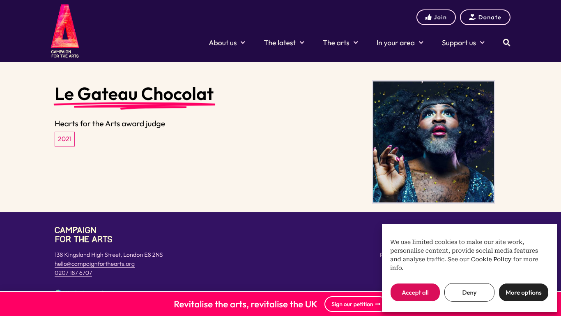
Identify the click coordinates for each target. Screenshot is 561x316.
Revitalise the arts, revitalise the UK (245, 304)
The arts (336, 42)
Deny (469, 292)
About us (223, 42)
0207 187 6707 (73, 272)
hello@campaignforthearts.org (95, 263)
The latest (279, 42)
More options (523, 292)
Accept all (415, 292)
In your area (396, 42)
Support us (459, 42)
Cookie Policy (491, 259)
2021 (64, 139)
